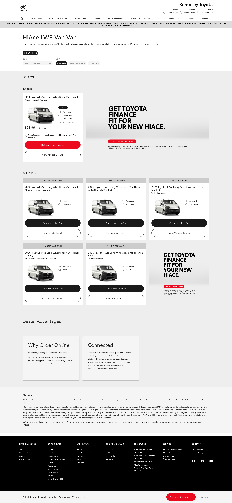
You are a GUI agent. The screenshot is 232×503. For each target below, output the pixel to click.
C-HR (50, 462)
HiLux (79, 449)
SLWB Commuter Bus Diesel (37, 63)
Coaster (80, 462)
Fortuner (52, 465)
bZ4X (50, 452)
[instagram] (202, 461)
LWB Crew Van (77, 63)
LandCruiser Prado (56, 459)
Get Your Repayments (52, 144)
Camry (22, 456)
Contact (204, 18)
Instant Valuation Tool (144, 461)
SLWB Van (94, 63)
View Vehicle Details (52, 154)
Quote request (141, 464)
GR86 (108, 452)
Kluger (51, 475)
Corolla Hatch (25, 452)
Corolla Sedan (25, 459)
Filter (31, 77)
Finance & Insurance (140, 18)
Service (97, 18)
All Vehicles (30, 53)
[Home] (21, 18)
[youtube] (211, 461)
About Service (169, 452)
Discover (189, 18)
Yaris (21, 449)
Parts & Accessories (115, 18)
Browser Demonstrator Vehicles (144, 457)
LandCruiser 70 (83, 452)
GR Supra (110, 459)
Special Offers (80, 18)
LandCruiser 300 (55, 479)
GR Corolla (110, 456)
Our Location (198, 449)
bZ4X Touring (54, 456)
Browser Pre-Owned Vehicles (143, 450)
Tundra (80, 456)
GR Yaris (109, 449)
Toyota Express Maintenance (169, 457)
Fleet (159, 18)
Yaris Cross (53, 469)
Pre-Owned (140, 444)
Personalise (173, 18)
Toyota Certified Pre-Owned (143, 469)
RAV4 (50, 449)
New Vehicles (36, 18)
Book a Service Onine (172, 449)
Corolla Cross (54, 472)
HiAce (79, 459)
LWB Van (61, 63)
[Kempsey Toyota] (23, 8)
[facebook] (193, 461)
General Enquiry (199, 452)
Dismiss (205, 497)
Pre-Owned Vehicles (58, 18)
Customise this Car (53, 222)
